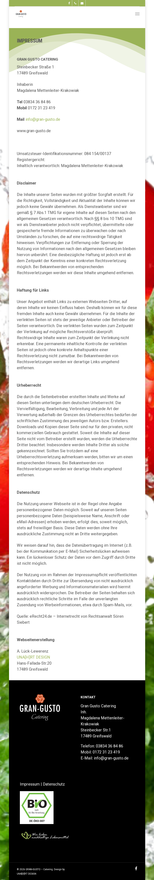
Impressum (30, 784)
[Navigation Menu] (137, 14)
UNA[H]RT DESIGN (33, 657)
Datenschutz (54, 784)
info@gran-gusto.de (42, 119)
